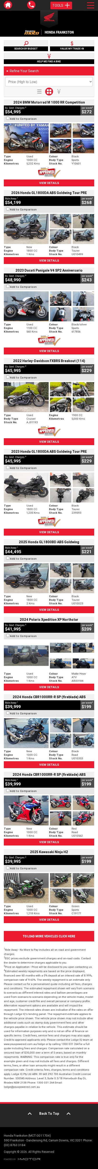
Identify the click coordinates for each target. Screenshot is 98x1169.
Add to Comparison (23, 118)
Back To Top (49, 1113)
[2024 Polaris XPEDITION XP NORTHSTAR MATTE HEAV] (49, 656)
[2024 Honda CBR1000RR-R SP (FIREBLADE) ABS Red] (49, 811)
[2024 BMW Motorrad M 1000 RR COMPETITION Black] (49, 138)
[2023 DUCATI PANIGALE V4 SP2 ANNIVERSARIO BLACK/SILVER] (49, 306)
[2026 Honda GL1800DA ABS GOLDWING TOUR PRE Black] (49, 229)
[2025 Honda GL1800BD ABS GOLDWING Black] (49, 578)
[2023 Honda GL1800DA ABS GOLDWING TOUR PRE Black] (49, 487)
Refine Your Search (22, 71)
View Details (49, 183)
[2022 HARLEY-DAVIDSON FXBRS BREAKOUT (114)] (49, 397)
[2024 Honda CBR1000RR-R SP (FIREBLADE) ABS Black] (49, 733)
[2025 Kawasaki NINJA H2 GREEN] (49, 888)
